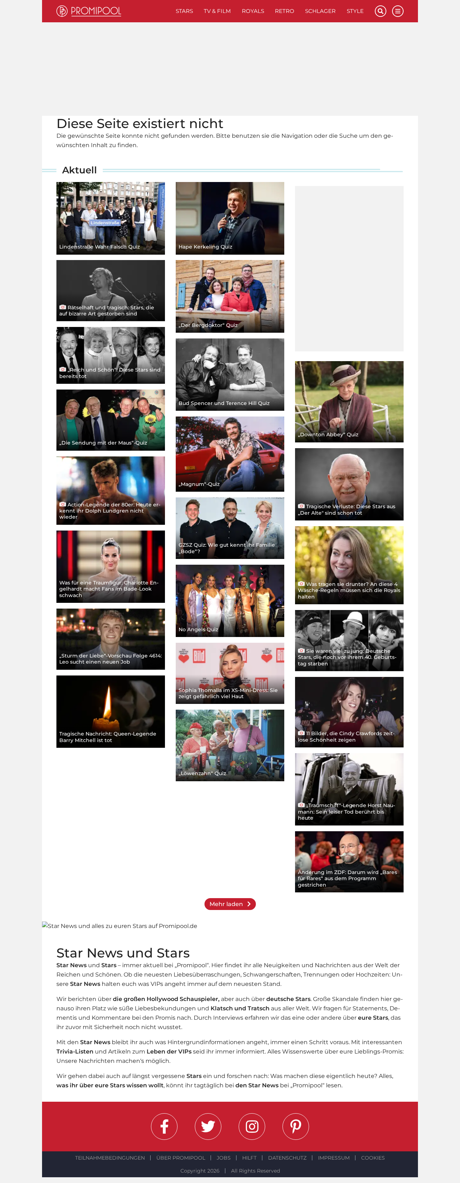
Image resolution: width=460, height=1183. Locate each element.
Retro (284, 11)
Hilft (249, 1158)
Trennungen (321, 974)
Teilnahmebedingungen (110, 1158)
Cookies (373, 1158)
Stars (184, 11)
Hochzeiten (372, 974)
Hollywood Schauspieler (182, 999)
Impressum (334, 1158)
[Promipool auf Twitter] (208, 1126)
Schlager (320, 11)
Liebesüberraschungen (207, 974)
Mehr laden (227, 904)
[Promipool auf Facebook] (164, 1126)
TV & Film (217, 11)
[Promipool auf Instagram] (252, 1126)
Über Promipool (180, 1158)
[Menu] (398, 11)
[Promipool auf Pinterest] (296, 1126)
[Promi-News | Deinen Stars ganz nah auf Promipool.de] (113, 11)
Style (355, 11)
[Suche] (380, 11)
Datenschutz (287, 1158)
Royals (253, 11)
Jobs (224, 1158)
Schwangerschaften (272, 974)
